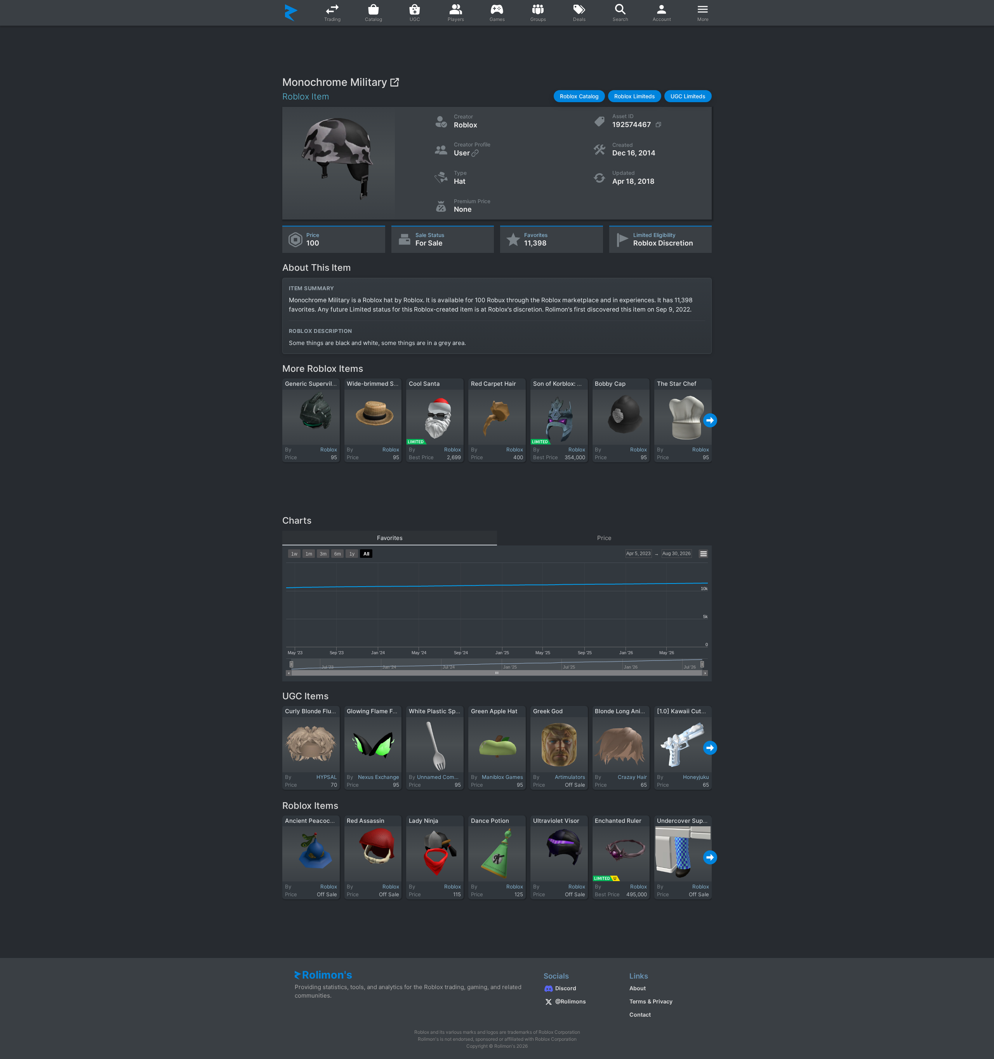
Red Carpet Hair (493, 383)
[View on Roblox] (394, 82)
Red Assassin (365, 820)
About (637, 988)
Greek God (548, 711)
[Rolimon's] (291, 12)
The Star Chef (677, 383)
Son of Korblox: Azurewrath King (578, 383)
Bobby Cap (610, 383)
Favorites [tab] (390, 538)
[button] (579, 96)
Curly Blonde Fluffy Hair (319, 711)
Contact (640, 1014)
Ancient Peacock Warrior (320, 820)
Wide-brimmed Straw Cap (383, 383)
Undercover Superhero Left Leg (701, 820)
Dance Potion (490, 820)
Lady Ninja (423, 820)
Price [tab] (604, 538)
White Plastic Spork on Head (449, 711)
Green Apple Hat (494, 711)
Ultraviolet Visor (556, 820)
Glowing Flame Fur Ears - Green (391, 711)
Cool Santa (424, 383)
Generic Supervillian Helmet (324, 383)
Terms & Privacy (651, 1001)
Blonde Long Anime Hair (628, 711)
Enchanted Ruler (618, 820)
